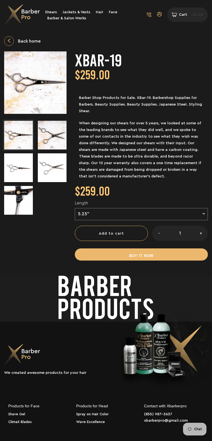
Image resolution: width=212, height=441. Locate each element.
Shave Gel (16, 414)
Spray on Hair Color (92, 414)
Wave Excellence (90, 422)
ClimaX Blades (20, 422)
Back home (29, 41)
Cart (191, 15)
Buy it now (141, 256)
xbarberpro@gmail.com (166, 420)
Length (81, 203)
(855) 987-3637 (158, 414)
